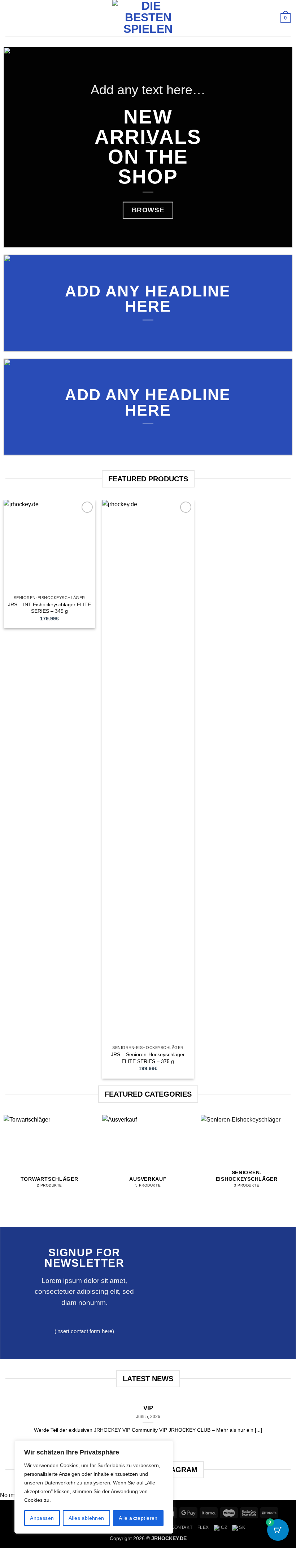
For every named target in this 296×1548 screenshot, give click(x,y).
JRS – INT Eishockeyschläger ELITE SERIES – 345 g (49, 608)
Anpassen (42, 1518)
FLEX (203, 1527)
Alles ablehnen (86, 1518)
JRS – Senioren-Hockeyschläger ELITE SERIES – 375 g (148, 1057)
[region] (93, 1487)
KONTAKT (181, 1527)
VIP (148, 1408)
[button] (9, 18)
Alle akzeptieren (138, 1518)
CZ (223, 1527)
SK (241, 1527)
